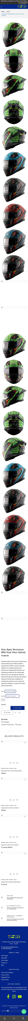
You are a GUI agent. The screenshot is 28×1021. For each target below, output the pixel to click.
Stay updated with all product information (15, 898)
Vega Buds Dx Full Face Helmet (10, 808)
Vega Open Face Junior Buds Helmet (11, 771)
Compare (19, 712)
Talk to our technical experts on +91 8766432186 (15, 908)
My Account (4, 1018)
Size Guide (10, 895)
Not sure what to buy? (14, 905)
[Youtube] (20, 997)
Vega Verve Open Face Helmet (10, 845)
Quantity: (3, 704)
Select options (10, 763)
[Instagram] (14, 997)
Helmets (11, 768)
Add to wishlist (15, 712)
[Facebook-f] (8, 997)
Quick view (17, 763)
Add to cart (18, 708)
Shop (8, 11)
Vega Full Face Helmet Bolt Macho (10, 882)
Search (14, 1018)
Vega (15, 768)
